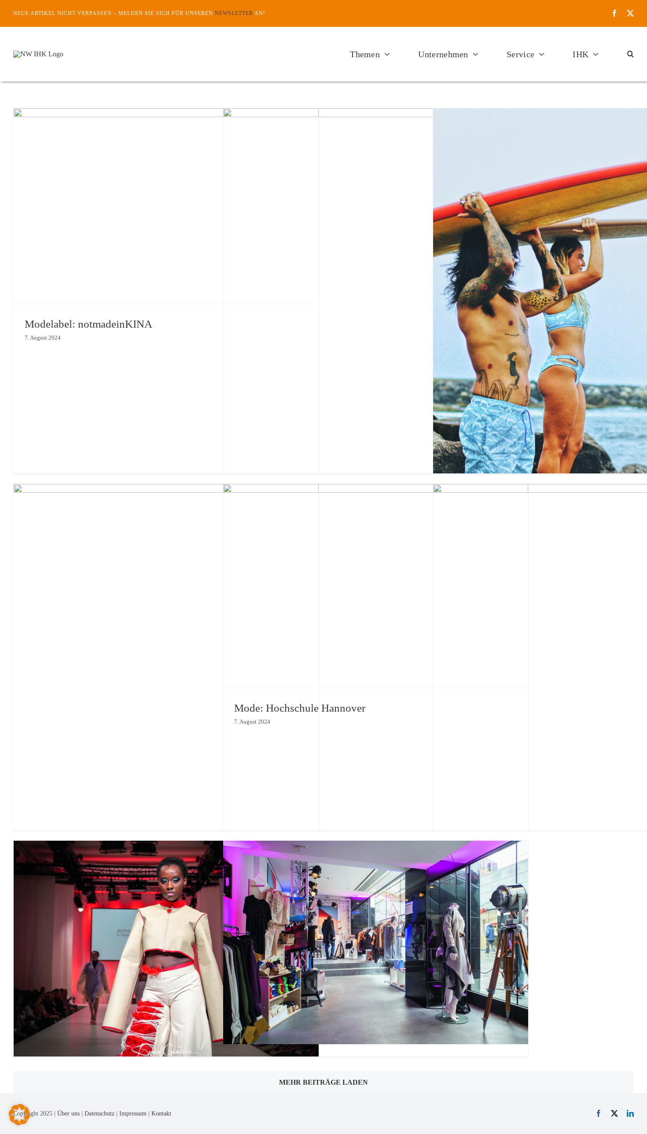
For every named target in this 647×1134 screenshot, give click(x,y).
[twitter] (630, 13)
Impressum (133, 1113)
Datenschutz (99, 1113)
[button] (630, 54)
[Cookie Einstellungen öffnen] (19, 1123)
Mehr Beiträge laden (323, 1082)
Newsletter (234, 13)
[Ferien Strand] (38, 54)
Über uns (68, 1113)
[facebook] (614, 13)
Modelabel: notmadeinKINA (88, 324)
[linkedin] (630, 1113)
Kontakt (161, 1113)
